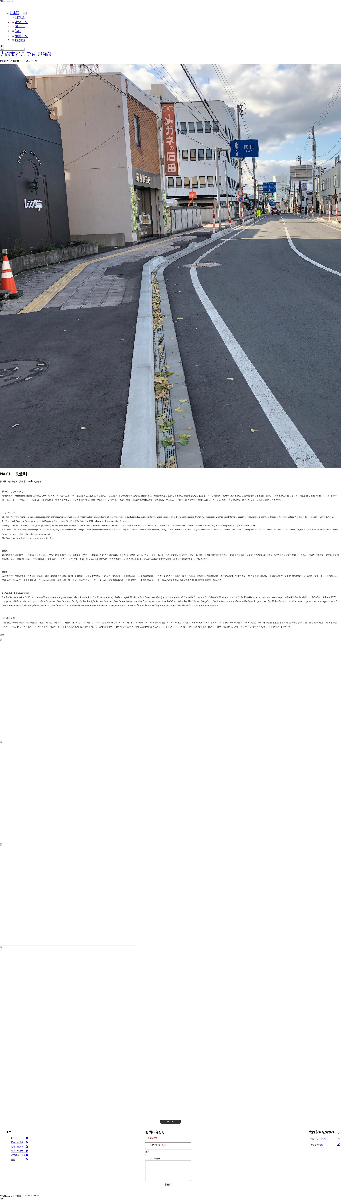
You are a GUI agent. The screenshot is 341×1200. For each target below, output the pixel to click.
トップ (14, 1138)
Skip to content (6, 1)
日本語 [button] (3, 481)
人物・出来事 (17, 1147)
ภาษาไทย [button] (30, 481)
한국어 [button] (38, 481)
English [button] (9, 481)
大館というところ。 (319, 1139)
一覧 (13, 1159)
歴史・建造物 (17, 1142)
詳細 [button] (2, 634)
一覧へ (170, 1122)
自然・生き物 (17, 1151)
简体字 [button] (16, 481)
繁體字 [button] (22, 481)
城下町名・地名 (18, 1155)
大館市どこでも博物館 (25, 54)
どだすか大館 (316, 1145)
